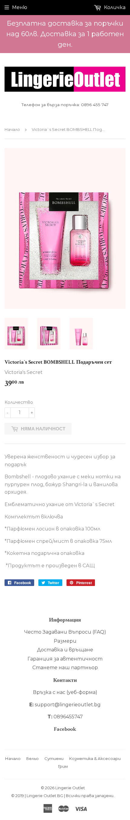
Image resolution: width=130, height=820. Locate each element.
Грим (63, 766)
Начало (12, 129)
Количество (19, 402)
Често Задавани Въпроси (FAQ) (65, 632)
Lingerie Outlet (70, 787)
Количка (114, 7)
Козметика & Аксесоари (95, 758)
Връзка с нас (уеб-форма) (65, 692)
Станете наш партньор (65, 667)
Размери (65, 641)
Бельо (32, 758)
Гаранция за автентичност (65, 659)
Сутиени (53, 758)
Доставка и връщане (65, 650)
